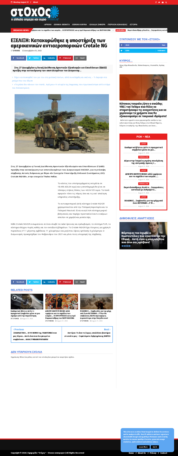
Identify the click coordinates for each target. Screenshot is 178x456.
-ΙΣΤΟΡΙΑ (133, 24)
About (35, 2)
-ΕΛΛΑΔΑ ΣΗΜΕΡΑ (97, 24)
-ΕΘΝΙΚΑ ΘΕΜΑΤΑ (61, 24)
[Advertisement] (34, 200)
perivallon (92, 30)
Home (131, 453)
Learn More (143, 447)
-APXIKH (47, 24)
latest (143, 144)
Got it (155, 447)
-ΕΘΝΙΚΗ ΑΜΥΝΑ (79, 24)
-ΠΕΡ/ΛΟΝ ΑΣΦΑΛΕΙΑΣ (117, 24)
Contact (163, 453)
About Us (142, 453)
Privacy (153, 453)
